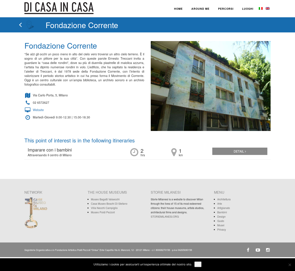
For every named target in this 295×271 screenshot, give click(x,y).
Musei (220, 225)
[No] (289, 265)
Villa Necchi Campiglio (104, 208)
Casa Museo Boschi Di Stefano (109, 203)
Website (38, 110)
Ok (198, 264)
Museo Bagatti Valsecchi (105, 199)
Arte (219, 203)
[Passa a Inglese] (267, 8)
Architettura (224, 199)
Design (221, 216)
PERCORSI (225, 9)
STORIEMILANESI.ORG (165, 216)
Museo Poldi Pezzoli (103, 212)
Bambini (222, 212)
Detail (239, 151)
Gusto (220, 221)
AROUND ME (200, 9)
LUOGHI (247, 9)
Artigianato (223, 208)
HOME (178, 9)
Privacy (221, 229)
